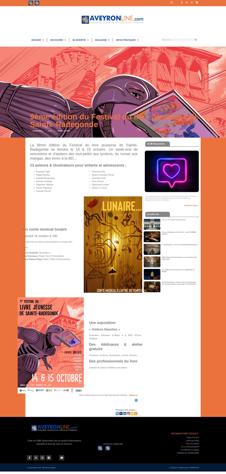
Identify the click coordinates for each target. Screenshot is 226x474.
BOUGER (36, 40)
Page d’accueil (193, 437)
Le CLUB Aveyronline (190, 447)
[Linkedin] (124, 413)
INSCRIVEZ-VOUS (191, 205)
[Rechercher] (196, 40)
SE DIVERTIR (79, 40)
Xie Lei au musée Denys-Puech (174, 220)
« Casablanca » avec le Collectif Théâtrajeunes (180, 244)
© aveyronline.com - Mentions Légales (41, 467)
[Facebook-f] (182, 2)
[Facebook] (136, 400)
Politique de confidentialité (188, 453)
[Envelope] (171, 2)
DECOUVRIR (56, 40)
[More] (135, 413)
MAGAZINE (101, 40)
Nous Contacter (192, 444)
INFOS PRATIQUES (126, 40)
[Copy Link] (132, 413)
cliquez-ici (133, 395)
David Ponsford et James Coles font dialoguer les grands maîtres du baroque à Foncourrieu (179, 283)
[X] (121, 413)
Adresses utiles (192, 441)
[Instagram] (192, 2)
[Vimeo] (197, 2)
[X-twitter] (187, 2)
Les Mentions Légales (190, 450)
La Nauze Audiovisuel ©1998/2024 (184, 468)
